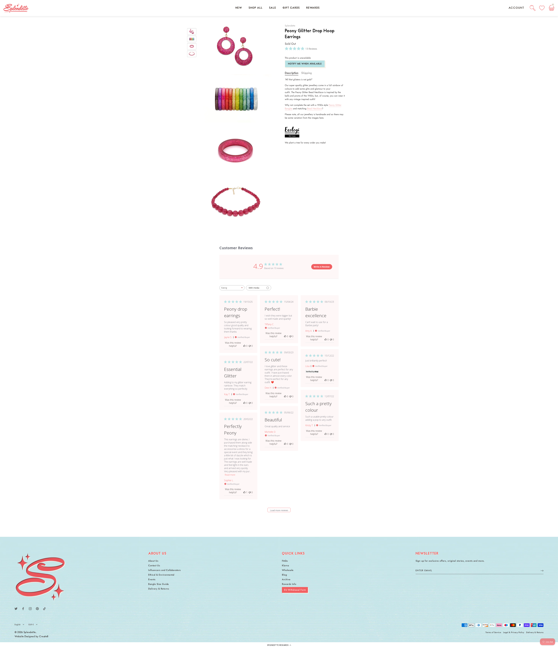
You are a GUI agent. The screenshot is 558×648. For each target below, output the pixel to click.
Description (291, 73)
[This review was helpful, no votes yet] (244, 346)
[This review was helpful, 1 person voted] (244, 492)
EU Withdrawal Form (295, 590)
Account (516, 8)
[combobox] (232, 287)
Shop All (256, 8)
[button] (279, 645)
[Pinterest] (37, 608)
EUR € (31, 624)
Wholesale (288, 570)
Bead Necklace (314, 108)
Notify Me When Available (305, 64)
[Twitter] (16, 608)
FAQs (285, 560)
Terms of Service (493, 632)
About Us (153, 560)
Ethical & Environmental (161, 574)
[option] (191, 32)
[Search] (532, 8)
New (238, 8)
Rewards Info (289, 584)
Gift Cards (291, 8)
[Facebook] (23, 608)
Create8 (43, 636)
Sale (272, 8)
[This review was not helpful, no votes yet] (250, 346)
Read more (230, 474)
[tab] (293, 73)
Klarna (285, 565)
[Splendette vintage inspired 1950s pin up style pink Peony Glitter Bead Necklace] (191, 54)
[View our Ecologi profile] (292, 132)
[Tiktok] (44, 608)
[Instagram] (30, 608)
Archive (286, 579)
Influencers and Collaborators (164, 570)
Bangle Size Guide (158, 584)
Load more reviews (279, 510)
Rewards (313, 8)
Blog (284, 574)
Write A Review (322, 266)
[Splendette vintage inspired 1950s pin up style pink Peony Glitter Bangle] (191, 46)
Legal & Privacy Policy (513, 632)
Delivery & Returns (158, 588)
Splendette (290, 25)
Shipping (306, 73)
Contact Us (154, 565)
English (17, 624)
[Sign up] (542, 570)
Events (151, 579)
